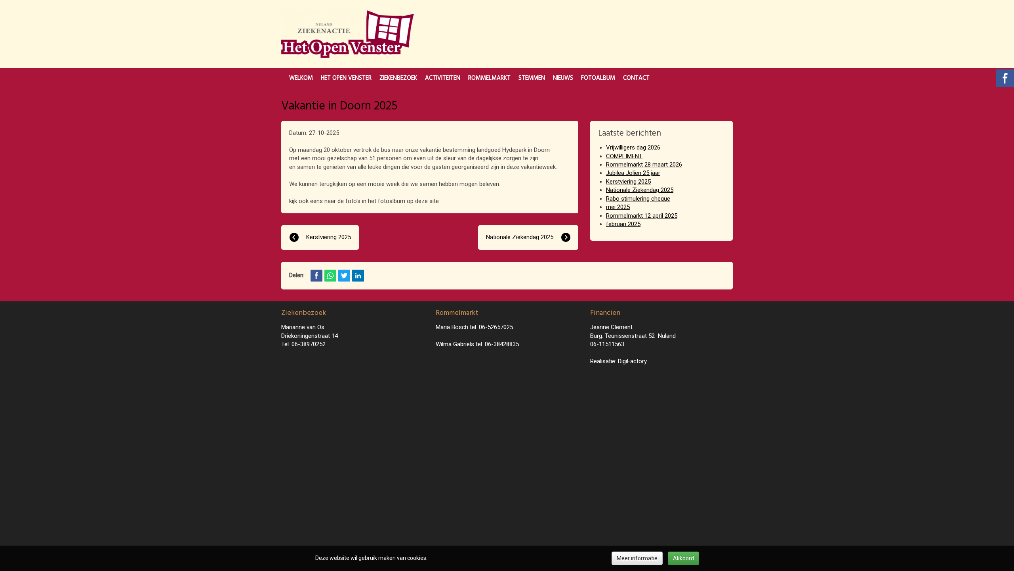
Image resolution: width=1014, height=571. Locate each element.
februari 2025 (623, 224)
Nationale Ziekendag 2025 (639, 190)
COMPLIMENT (624, 156)
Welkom (301, 78)
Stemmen (531, 78)
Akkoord (683, 558)
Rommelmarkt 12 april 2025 (641, 215)
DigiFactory (632, 361)
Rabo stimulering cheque (638, 198)
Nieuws (563, 78)
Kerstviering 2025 (628, 181)
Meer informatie (637, 558)
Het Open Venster (346, 78)
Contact (636, 78)
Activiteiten (442, 78)
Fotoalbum (598, 78)
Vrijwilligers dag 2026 (633, 147)
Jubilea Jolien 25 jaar (633, 172)
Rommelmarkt (489, 78)
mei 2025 (618, 207)
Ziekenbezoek (398, 78)
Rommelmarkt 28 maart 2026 (644, 164)
